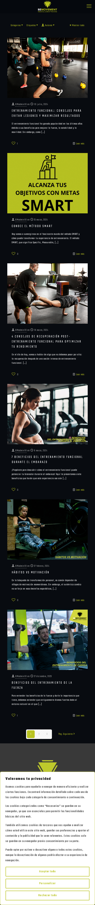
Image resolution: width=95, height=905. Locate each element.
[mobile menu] (89, 6)
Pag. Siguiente (66, 734)
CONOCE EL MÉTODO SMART (32, 226)
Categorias (16, 25)
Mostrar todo (78, 25)
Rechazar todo (47, 895)
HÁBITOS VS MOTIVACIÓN (30, 572)
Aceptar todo (47, 871)
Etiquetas (31, 25)
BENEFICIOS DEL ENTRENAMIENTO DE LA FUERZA (42, 685)
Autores (48, 25)
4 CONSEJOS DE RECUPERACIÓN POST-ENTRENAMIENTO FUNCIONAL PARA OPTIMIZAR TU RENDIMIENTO (47, 341)
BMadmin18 (21, 104)
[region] (47, 838)
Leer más (80, 144)
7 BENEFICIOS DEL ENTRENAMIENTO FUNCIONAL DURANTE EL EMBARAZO (47, 459)
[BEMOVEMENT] (47, 6)
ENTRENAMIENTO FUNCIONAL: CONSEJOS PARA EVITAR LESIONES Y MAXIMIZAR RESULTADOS (47, 113)
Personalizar (47, 883)
